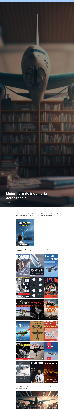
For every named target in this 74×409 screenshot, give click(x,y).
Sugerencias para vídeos (60, 1)
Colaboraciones (41, 1)
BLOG (53, 1)
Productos (48, 1)
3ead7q (8, 202)
